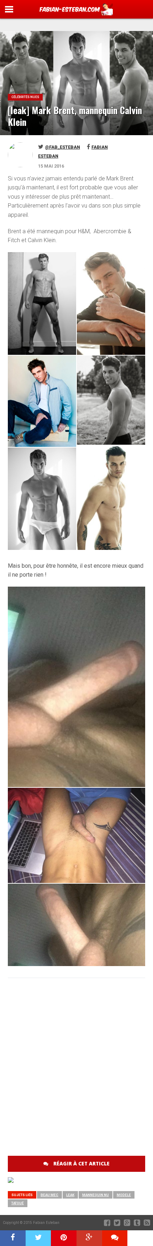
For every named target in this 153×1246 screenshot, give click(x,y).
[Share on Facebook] (13, 1238)
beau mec (49, 1195)
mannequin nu (95, 1195)
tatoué (17, 1203)
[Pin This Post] (63, 1238)
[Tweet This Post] (38, 1238)
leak (70, 1195)
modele (124, 1195)
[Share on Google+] (89, 1238)
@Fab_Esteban (62, 147)
